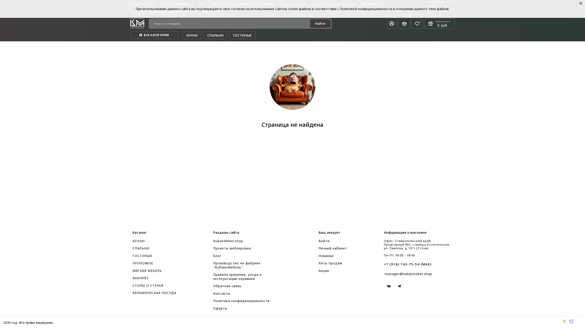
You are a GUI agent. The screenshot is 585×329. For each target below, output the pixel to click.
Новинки (326, 256)
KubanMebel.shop (228, 241)
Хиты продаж (330, 263)
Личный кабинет (333, 248)
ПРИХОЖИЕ (143, 263)
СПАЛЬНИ (141, 248)
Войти (324, 241)
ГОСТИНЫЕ (142, 256)
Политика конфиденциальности (241, 301)
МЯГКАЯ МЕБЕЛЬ (147, 271)
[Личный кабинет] (392, 23)
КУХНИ (139, 241)
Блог (217, 256)
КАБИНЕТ (141, 278)
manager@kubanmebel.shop (408, 274)
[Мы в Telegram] (399, 286)
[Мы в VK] (389, 286)
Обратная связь (227, 286)
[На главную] (137, 23)
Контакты (221, 294)
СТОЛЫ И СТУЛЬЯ (148, 286)
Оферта (220, 308)
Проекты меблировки (232, 248)
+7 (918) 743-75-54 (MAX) (407, 264)
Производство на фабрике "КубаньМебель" (237, 265)
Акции (324, 271)
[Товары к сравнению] (404, 23)
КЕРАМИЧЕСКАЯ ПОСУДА (154, 293)
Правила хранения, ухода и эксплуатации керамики (237, 277)
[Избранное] (417, 23)
